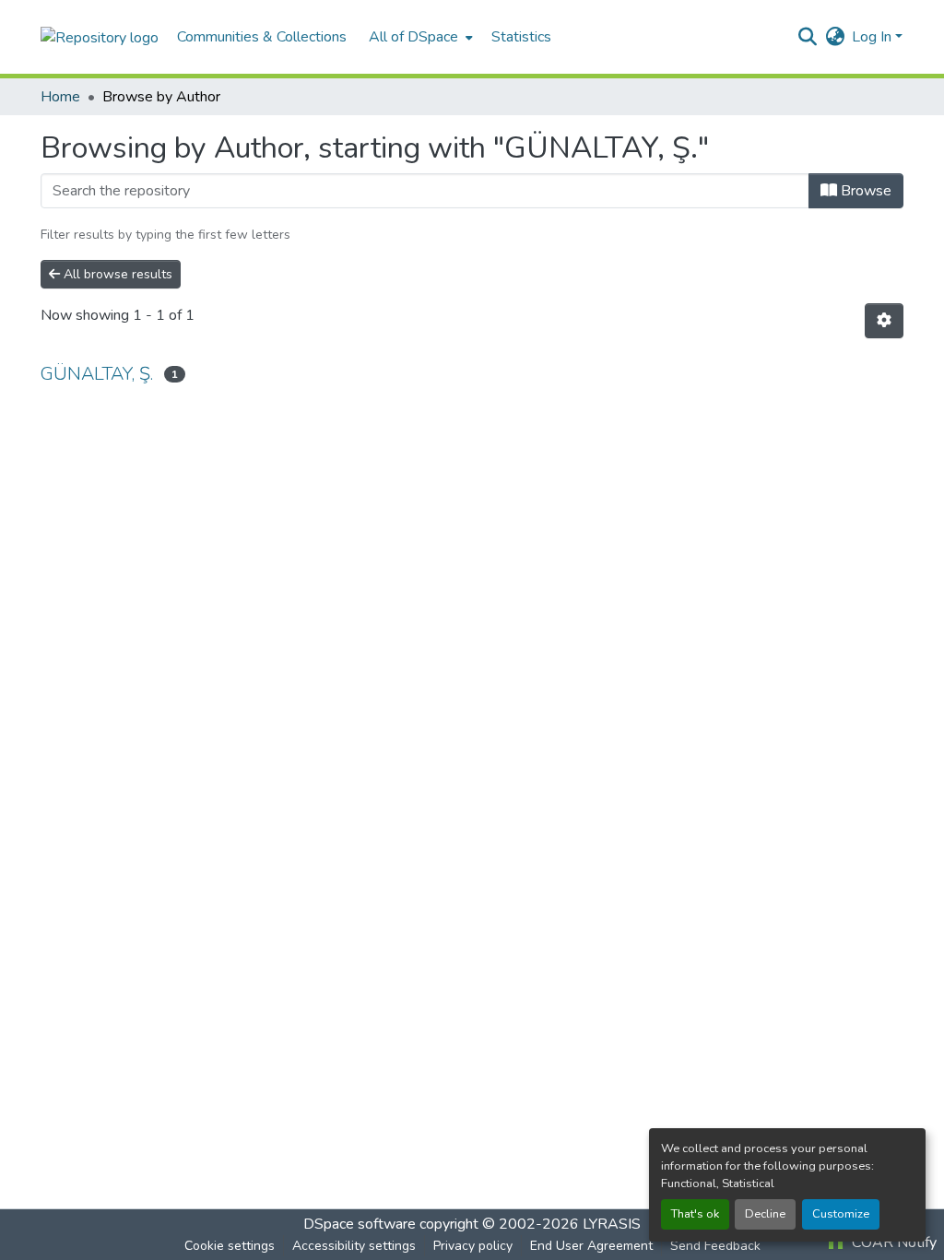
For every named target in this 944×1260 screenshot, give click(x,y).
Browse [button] (864, 191)
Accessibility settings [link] (354, 1245)
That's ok (695, 1214)
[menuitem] (419, 37)
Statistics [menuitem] (521, 37)
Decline (765, 1214)
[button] (100, 36)
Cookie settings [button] (229, 1245)
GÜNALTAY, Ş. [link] (97, 373)
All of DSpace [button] (413, 37)
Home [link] (60, 97)
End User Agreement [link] (591, 1245)
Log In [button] (873, 37)
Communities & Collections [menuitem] (262, 37)
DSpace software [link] (359, 1224)
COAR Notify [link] (892, 1242)
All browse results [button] (116, 274)
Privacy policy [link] (473, 1245)
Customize (840, 1214)
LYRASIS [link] (612, 1224)
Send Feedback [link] (715, 1245)
